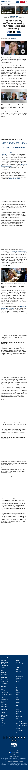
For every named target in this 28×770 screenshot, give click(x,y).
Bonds (2, 696)
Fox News (18, 726)
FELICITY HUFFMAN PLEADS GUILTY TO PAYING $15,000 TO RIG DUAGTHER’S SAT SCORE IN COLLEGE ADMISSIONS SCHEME (14, 144)
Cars (2, 720)
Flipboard (15, 737)
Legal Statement (19, 761)
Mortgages (3, 660)
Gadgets (18, 673)
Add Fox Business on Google (14, 34)
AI (16, 680)
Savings (3, 667)
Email (19, 32)
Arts (2, 725)
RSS (21, 737)
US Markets (3, 690)
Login (17, 1)
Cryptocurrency (4, 692)
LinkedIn (18, 737)
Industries (3, 701)
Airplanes (3, 722)
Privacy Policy (19, 716)
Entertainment (4, 715)
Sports (18, 685)
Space (17, 681)
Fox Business (5, 1)
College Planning (14, 16)
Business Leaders (5, 699)
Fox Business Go (19, 730)
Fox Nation (18, 728)
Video (17, 706)
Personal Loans (4, 665)
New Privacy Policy (14, 750)
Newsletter (24, 737)
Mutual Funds (4, 706)
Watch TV (22, 1)
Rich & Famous (4, 716)
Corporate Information (21, 721)
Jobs (17, 713)
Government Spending (6, 680)
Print (17, 32)
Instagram (10, 737)
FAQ (17, 718)
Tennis (17, 699)
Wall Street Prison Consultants (18, 251)
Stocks (2, 689)
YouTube (12, 737)
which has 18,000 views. (15, 178)
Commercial (18, 662)
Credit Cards (4, 663)
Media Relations (19, 720)
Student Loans (4, 662)
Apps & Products (19, 732)
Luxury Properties (20, 663)
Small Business (4, 683)
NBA (17, 689)
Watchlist (4, 709)
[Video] (14, 48)
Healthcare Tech (19, 676)
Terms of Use (19, 714)
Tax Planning (4, 674)
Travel (2, 718)
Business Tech (19, 674)
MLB (17, 690)
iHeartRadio (15, 740)
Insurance (3, 669)
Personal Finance (6, 658)
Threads (14, 32)
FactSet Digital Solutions (11, 761)
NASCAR (18, 692)
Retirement (3, 672)
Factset (13, 759)
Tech (17, 667)
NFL (16, 687)
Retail (2, 702)
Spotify (12, 740)
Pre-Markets (4, 704)
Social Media (18, 671)
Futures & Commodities (6, 694)
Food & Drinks (4, 723)
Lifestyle (3, 712)
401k (2, 670)
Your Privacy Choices (15, 752)
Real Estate (19, 658)
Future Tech (18, 678)
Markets (3, 686)
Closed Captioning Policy (21, 723)
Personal (18, 660)
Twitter (11, 32)
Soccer (17, 696)
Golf (17, 697)
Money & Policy (4, 681)
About (17, 709)
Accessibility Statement (21, 725)
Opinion (18, 702)
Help (14, 754)
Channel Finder (19, 711)
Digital (17, 669)
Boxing (17, 694)
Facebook (8, 32)
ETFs (2, 697)
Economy (4, 677)
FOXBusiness (13, 38)
